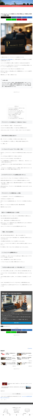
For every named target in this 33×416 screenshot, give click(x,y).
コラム (2, 326)
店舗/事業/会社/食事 (16, 412)
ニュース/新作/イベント (16, 408)
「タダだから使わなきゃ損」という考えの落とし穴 (16, 118)
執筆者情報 (24, 413)
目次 (15, 106)
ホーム (6, 408)
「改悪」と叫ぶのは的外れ (12, 115)
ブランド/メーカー (27, 408)
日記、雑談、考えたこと (7, 326)
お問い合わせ (8, 413)
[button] (22, 332)
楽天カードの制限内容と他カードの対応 (14, 114)
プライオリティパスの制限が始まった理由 (15, 113)
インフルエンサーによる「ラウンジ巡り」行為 (15, 110)
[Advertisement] (16, 10)
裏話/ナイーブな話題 (5, 412)
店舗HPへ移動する (16, 322)
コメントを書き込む (16, 393)
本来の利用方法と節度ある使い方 (13, 109)
